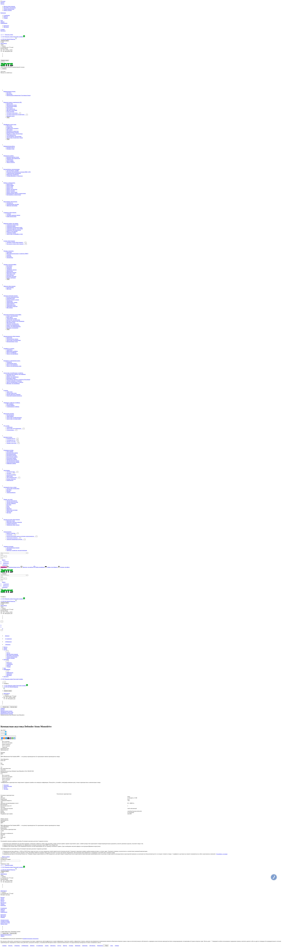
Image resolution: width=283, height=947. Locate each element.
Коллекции (3, 902)
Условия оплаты (5, 920)
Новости (3, 909)
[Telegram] (14, 738)
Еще (8, 117)
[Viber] (10, 738)
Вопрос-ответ (4, 924)
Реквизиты (3, 914)
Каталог (3, 897)
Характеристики (8, 786)
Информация (4, 912)
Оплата (5, 787)
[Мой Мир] (6, 738)
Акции (2, 898)
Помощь (3, 917)
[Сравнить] (4, 734)
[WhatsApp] (12, 738)
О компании (4, 908)
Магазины (3, 916)
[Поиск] (2, 621)
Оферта (2, 936)
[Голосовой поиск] (2, 556)
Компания (3, 905)
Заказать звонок (4, 40)
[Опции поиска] (2, 554)
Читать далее (207, 941)
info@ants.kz (4, 43)
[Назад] (7, 651)
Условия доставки (5, 921)
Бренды (2, 900)
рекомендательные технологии (30, 938)
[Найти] (5, 556)
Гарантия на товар (5, 922)
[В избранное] (4, 732)
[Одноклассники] (4, 738)
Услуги (2, 901)
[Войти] (1, 623)
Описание (6, 785)
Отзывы (3, 910)
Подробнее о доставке (221, 854)
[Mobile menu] (2, 589)
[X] (8, 738)
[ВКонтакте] (2, 738)
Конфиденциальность (6, 934)
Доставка (6, 789)
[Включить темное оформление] (2, 62)
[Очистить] (27, 553)
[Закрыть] (2, 630)
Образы (2, 904)
